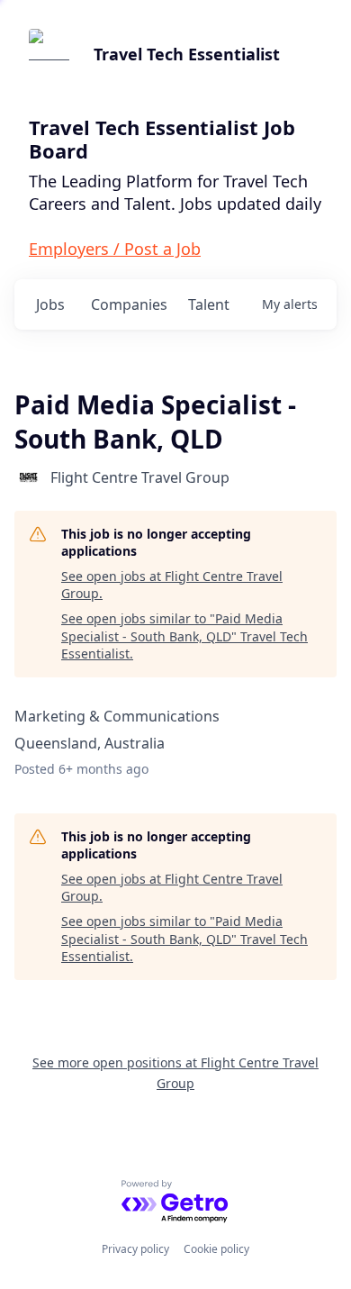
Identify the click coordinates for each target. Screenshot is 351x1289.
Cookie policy (216, 1249)
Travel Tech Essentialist (187, 54)
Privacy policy (135, 1249)
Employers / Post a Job (115, 248)
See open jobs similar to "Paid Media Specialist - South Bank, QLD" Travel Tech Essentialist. (184, 636)
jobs (50, 304)
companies (129, 304)
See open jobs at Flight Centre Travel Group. (172, 585)
